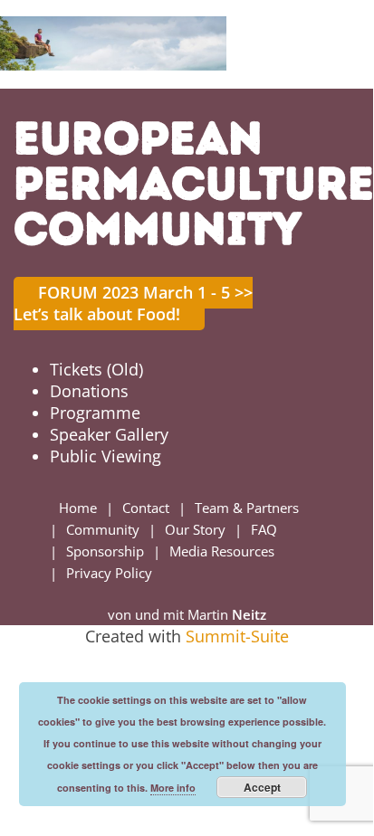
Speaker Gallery (109, 434)
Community (102, 529)
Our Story (195, 529)
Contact (145, 508)
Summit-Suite (237, 636)
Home (78, 508)
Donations (89, 391)
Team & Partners (247, 508)
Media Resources (221, 551)
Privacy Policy (109, 573)
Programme (95, 412)
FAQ (264, 529)
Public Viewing (105, 456)
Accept (262, 787)
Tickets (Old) (96, 369)
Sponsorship (105, 551)
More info (173, 787)
